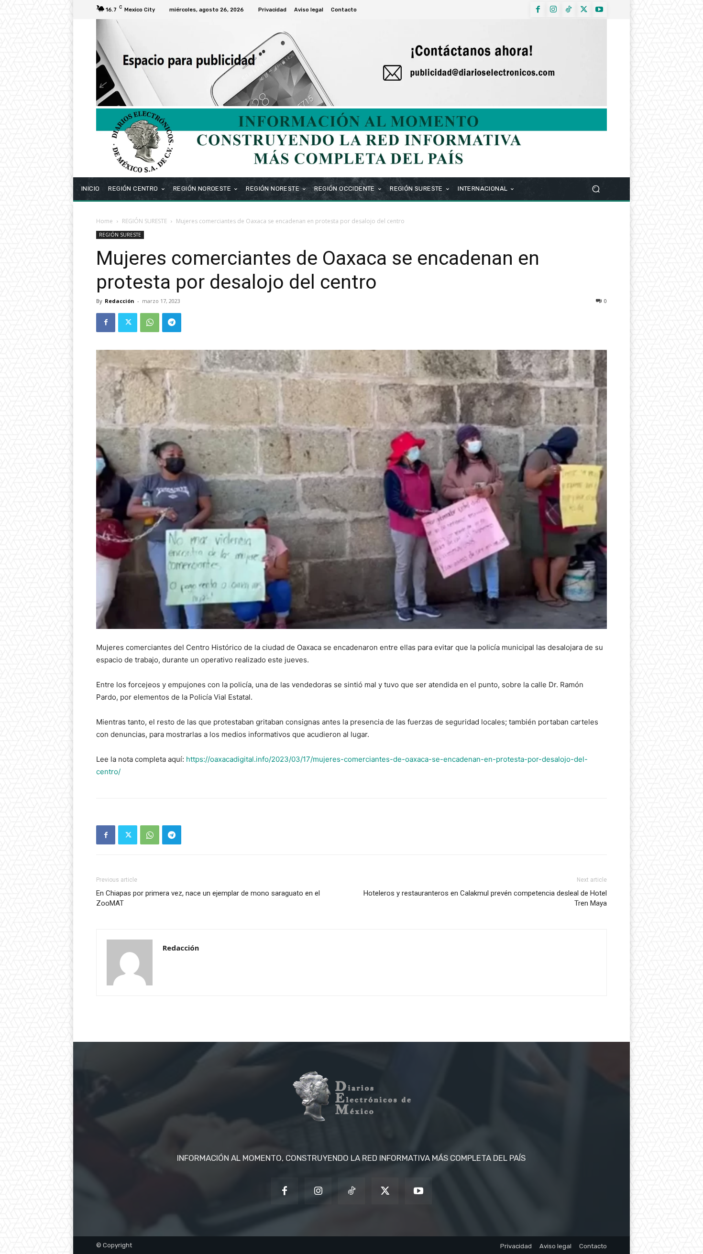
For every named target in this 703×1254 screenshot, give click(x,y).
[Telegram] (171, 322)
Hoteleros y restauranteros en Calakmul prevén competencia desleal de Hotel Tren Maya (485, 898)
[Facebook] (538, 9)
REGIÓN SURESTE (144, 221)
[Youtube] (599, 9)
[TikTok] (568, 9)
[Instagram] (553, 9)
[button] (595, 188)
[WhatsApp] (149, 322)
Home (104, 221)
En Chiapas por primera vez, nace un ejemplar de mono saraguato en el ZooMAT (208, 898)
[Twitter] (584, 9)
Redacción (119, 300)
